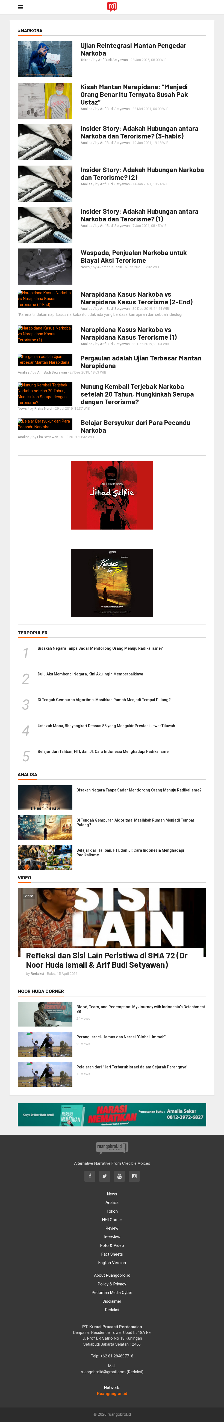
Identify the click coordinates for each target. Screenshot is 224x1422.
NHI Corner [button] (112, 1219)
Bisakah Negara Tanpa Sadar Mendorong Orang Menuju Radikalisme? (100, 648)
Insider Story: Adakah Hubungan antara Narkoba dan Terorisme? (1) (140, 215)
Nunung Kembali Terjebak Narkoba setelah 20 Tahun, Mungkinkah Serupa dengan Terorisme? (137, 394)
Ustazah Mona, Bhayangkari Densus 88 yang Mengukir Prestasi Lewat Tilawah (106, 726)
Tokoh (85, 60)
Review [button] (112, 1228)
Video (29, 896)
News (85, 267)
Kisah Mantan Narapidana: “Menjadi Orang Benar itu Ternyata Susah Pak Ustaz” (134, 94)
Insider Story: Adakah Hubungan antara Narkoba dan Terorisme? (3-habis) (140, 132)
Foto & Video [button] (112, 1245)
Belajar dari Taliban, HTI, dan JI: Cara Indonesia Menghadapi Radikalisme (103, 751)
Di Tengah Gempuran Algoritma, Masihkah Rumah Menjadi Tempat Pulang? (104, 700)
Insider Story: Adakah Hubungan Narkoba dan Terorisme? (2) (142, 173)
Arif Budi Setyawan (113, 60)
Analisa (86, 109)
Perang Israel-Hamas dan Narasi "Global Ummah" (121, 1037)
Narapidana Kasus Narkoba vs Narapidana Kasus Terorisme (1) (129, 333)
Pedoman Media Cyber (112, 1292)
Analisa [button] (112, 1202)
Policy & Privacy (112, 1284)
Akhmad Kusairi (109, 267)
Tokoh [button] (112, 1211)
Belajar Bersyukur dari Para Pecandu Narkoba (135, 426)
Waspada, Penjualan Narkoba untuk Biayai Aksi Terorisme (134, 256)
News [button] (112, 1194)
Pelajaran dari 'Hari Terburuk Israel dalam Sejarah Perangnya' (131, 1067)
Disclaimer (112, 1301)
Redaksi (112, 1309)
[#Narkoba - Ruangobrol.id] (112, 7)
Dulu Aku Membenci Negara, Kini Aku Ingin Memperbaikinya (90, 674)
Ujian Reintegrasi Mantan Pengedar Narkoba (133, 49)
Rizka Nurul (43, 408)
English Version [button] (112, 1262)
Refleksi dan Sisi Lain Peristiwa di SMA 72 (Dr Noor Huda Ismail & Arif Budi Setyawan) (107, 959)
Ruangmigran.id (112, 1393)
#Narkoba (30, 30)
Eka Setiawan (47, 437)
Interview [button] (112, 1237)
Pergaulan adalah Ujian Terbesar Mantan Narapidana (141, 361)
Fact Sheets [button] (112, 1254)
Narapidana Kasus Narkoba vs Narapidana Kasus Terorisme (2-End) (137, 298)
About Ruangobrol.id (112, 1275)
